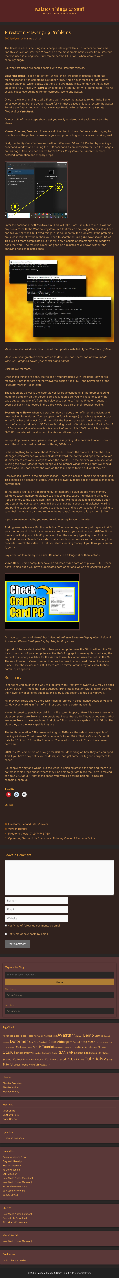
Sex (60, 1060)
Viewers (43, 824)
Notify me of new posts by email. (27, 934)
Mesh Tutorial (43, 1047)
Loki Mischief (10, 1174)
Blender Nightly (11, 1091)
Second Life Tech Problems (18, 1059)
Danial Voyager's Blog (14, 1157)
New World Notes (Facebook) (18, 1178)
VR (37, 1064)
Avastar (65, 1035)
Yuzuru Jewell (10, 1195)
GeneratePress (83, 1272)
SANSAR (66, 1052)
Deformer (19, 1041)
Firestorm (14, 824)
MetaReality (59, 1047)
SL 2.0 (68, 1059)
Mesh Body (27, 1047)
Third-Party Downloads (15, 1222)
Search (59, 981)
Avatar (78, 1035)
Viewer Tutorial (17, 828)
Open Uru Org (10, 1119)
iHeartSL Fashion (12, 1165)
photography (24, 1052)
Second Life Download (15, 1218)
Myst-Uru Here (11, 1115)
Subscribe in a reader (14, 1260)
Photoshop (37, 1053)
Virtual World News (24, 1064)
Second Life (29, 824)
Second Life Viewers (46, 1059)
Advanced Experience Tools (18, 1035)
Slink (76, 1059)
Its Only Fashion (11, 1169)
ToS (82, 1059)
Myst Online (9, 1110)
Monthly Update (71, 1047)
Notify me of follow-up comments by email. (34, 925)
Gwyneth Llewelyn (12, 1161)
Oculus (9, 1052)
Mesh (19, 1047)
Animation (38, 1036)
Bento (88, 1035)
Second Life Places (98, 1053)
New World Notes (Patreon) (17, 1182)
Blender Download (12, 1083)
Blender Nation (11, 1087)
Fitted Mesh (87, 1041)
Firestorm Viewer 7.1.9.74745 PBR (29, 833)
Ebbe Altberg (58, 1042)
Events (76, 1042)
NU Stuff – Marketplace (15, 1186)
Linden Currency (9, 1047)
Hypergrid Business (13, 1138)
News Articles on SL (89, 1047)
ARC (55, 1036)
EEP (70, 1042)
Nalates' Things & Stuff (59, 9)
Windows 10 (45, 1065)
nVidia (103, 1047)
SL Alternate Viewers (14, 1190)
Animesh (48, 1036)
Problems (46, 1053)
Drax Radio (43, 1042)
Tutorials (94, 1058)
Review (55, 1053)
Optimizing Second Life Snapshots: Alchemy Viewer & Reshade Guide (51, 838)
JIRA (110, 1042)
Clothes (99, 1035)
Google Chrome (102, 1042)
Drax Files (33, 1042)
